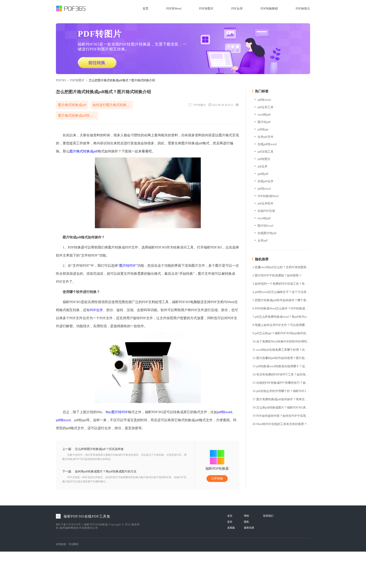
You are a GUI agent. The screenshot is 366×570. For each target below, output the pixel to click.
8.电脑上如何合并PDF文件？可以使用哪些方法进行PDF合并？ (281, 325)
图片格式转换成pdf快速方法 (78, 115)
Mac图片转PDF (116, 412)
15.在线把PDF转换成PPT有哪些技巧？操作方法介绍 (281, 382)
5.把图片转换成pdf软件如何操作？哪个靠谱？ (281, 300)
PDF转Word (173, 8)
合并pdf (263, 240)
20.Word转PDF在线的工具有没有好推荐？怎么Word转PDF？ (281, 424)
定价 (229, 521)
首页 (145, 8)
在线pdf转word (267, 144)
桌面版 (231, 527)
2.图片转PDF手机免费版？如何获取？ (277, 275)
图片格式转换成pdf (72, 105)
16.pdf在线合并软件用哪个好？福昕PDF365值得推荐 (281, 391)
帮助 (246, 515)
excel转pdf (264, 218)
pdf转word (224, 412)
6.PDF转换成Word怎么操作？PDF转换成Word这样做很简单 (281, 308)
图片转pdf (264, 122)
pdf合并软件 (265, 203)
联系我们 (268, 515)
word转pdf (264, 114)
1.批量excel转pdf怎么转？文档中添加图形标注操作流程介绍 (281, 267)
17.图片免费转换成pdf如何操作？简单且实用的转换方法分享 (281, 399)
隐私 (246, 521)
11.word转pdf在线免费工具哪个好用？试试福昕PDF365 (281, 349)
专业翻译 (73, 544)
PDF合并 (237, 8)
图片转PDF (127, 265)
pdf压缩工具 (265, 151)
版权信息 (249, 527)
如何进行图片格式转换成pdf (113, 105)
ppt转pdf (263, 173)
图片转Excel (265, 225)
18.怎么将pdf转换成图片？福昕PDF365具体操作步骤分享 (281, 407)
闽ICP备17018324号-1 (69, 524)
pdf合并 (263, 166)
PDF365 (61, 80)
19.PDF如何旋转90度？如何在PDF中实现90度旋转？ (281, 415)
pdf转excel (63, 420)
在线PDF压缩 (266, 211)
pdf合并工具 (265, 107)
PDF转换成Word (268, 196)
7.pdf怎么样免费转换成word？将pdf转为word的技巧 (281, 316)
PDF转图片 (206, 8)
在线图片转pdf (267, 233)
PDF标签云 (303, 8)
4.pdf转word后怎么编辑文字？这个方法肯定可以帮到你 (281, 292)
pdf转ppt (263, 129)
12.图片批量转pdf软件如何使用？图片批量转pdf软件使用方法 (281, 358)
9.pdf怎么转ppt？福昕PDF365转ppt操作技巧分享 (281, 333)
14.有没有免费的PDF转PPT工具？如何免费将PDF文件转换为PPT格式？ (281, 374)
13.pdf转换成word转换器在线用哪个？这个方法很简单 (281, 366)
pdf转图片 (264, 159)
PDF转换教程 (269, 8)
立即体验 (217, 478)
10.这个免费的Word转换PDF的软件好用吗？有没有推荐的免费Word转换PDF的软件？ (281, 341)
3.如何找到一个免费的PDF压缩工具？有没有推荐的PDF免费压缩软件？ (281, 283)
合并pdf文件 (265, 136)
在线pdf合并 (265, 181)
